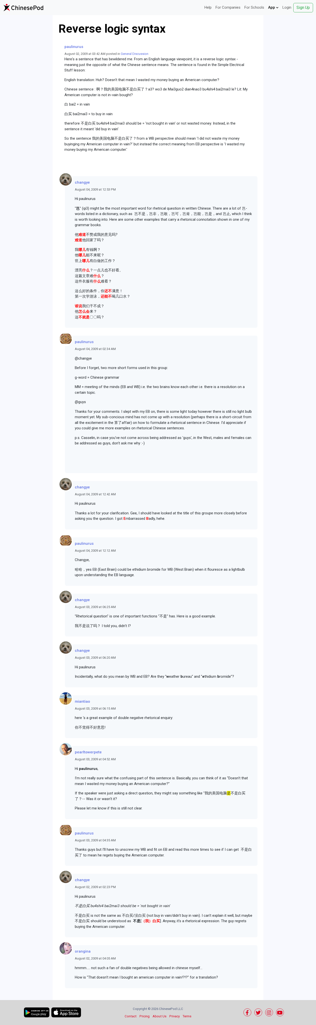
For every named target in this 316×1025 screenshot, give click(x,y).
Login (286, 7)
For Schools (254, 7)
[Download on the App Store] (66, 1012)
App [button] (272, 7)
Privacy (174, 1016)
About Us (159, 1016)
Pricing (144, 1016)
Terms (187, 1016)
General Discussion (134, 54)
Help (208, 7)
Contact (131, 1016)
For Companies (228, 7)
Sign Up (303, 7)
